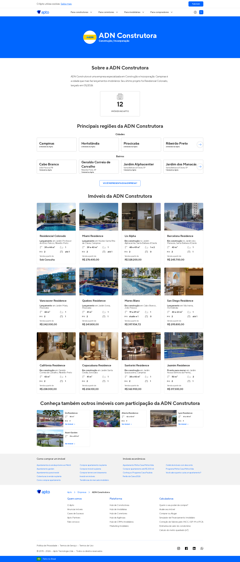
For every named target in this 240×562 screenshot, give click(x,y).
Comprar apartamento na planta (93, 465)
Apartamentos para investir (48, 472)
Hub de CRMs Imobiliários (122, 521)
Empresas (82, 492)
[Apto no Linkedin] (194, 548)
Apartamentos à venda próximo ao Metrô (54, 465)
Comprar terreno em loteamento (93, 472)
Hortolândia (90, 143)
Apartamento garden (45, 469)
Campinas (46, 143)
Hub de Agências (117, 517)
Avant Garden (71, 432)
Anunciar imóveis (75, 509)
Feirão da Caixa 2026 (132, 476)
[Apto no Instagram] (178, 548)
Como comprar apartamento (49, 480)
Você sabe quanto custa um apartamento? (183, 472)
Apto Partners (73, 517)
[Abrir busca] (201, 12)
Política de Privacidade (47, 545)
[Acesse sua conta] (195, 12)
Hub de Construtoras (119, 505)
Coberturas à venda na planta (49, 476)
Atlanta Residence (130, 413)
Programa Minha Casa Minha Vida (180, 469)
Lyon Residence (185, 413)
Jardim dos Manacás (181, 164)
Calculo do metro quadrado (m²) (173, 530)
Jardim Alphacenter (139, 164)
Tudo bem (196, 4)
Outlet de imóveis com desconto (179, 465)
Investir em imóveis (87, 476)
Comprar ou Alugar (168, 513)
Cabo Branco (49, 164)
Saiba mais (66, 4)
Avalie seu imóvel (167, 509)
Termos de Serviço (68, 545)
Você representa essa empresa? (120, 183)
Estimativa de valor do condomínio (175, 526)
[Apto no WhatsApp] (202, 548)
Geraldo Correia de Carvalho (95, 164)
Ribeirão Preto (177, 143)
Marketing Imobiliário (119, 526)
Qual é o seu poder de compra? (173, 505)
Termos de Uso (86, 545)
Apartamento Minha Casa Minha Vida (138, 465)
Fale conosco (73, 521)
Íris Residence (71, 413)
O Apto (70, 505)
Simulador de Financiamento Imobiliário (177, 517)
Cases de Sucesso (75, 513)
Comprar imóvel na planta (90, 469)
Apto (69, 492)
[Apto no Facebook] (186, 548)
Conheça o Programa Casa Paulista (137, 472)
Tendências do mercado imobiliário (94, 480)
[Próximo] (200, 144)
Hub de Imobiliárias (118, 509)
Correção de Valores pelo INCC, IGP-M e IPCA (181, 521)
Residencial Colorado (155, 81)
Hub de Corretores (118, 513)
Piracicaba (131, 143)
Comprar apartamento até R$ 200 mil (138, 469)
